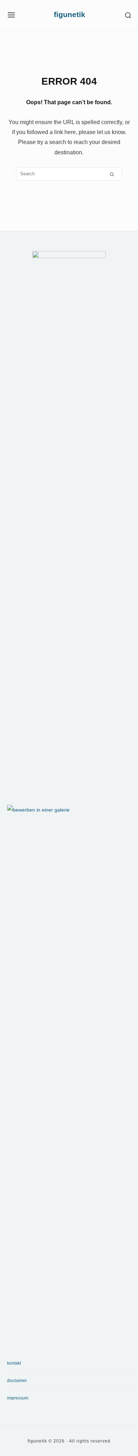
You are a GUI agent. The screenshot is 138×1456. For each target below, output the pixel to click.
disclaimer (17, 1380)
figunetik (69, 14)
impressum (17, 1398)
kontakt (14, 1363)
